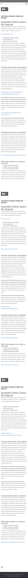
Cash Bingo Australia (5, 306)
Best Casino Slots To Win (6, 34)
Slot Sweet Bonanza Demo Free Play (9, 338)
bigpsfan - (23, 574)
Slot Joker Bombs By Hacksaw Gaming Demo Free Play (13, 155)
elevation (6, 574)
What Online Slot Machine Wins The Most (10, 94)
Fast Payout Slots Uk (5, 114)
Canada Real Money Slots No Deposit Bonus (11, 112)
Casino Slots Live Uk (5, 218)
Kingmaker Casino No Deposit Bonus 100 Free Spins (12, 542)
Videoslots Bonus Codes (6, 433)
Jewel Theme (17, 576)
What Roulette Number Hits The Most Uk (10, 364)
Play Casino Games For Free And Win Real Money (12, 92)
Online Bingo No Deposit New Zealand (9, 308)
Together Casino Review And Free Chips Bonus (11, 435)
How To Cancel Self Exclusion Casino (9, 249)
